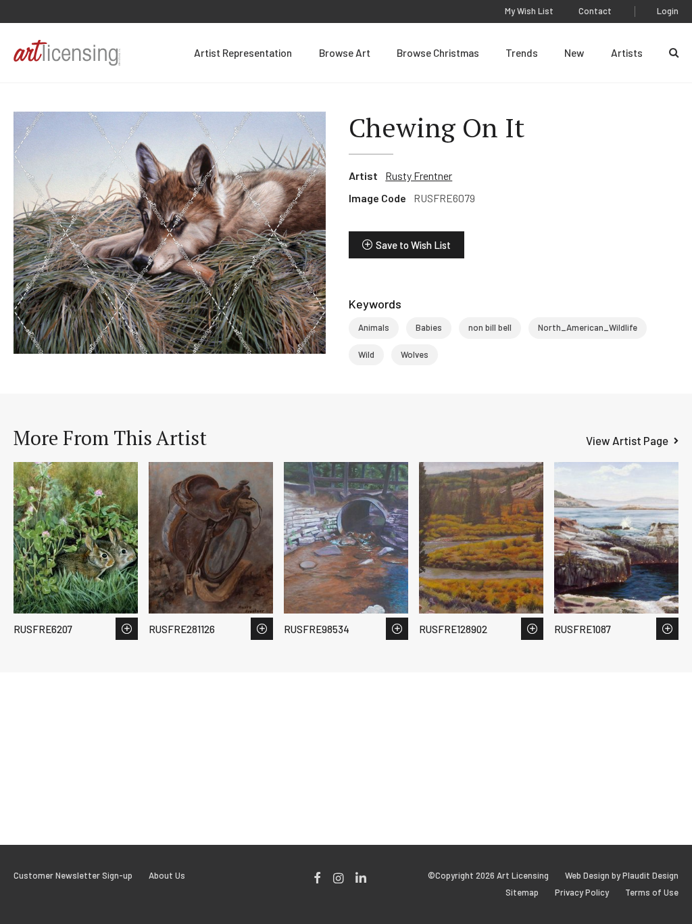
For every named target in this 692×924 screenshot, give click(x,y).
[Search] (673, 53)
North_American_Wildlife (587, 327)
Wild (366, 354)
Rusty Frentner (418, 175)
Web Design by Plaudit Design (621, 876)
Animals (373, 327)
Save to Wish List (413, 245)
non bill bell (490, 327)
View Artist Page (627, 440)
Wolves (414, 354)
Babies (429, 327)
